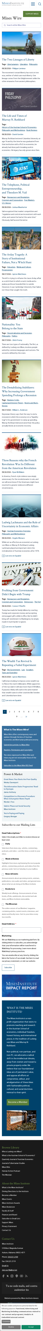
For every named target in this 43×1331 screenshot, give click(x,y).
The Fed (37, 602)
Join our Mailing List (9, 1270)
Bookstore (10, 889)
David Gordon (17, 134)
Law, (23, 670)
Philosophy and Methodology (13, 534)
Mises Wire (6, 1167)
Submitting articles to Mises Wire (17, 745)
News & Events (11, 874)
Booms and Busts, (31, 403)
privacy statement (12, 961)
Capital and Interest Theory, (13, 403)
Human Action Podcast (11, 1171)
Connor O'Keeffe (18, 606)
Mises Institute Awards (11, 1203)
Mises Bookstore (8, 1207)
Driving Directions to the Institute (15, 1191)
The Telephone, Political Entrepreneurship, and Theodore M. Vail (16, 189)
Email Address (9, 924)
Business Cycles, (13, 400)
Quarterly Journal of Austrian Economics (17, 1159)
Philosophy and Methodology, (13, 130)
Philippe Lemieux (18, 69)
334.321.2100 (13, 1257)
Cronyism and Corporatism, (12, 200)
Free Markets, (29, 200)
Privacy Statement (9, 1226)
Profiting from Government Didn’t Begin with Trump (17, 592)
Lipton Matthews (19, 274)
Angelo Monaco (18, 538)
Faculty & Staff (8, 1211)
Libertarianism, (13, 64)
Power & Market (13, 774)
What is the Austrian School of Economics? (18, 1156)
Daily (7, 844)
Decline (11, 1327)
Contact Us (6, 1230)
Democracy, (28, 602)
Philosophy (33, 64)
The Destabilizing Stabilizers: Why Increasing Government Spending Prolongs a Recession (19, 392)
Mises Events (7, 1199)
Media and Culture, (24, 267)
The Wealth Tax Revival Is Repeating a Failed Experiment (19, 663)
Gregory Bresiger (10, 817)
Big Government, (14, 670)
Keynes (5, 406)
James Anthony (10, 792)
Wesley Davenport (11, 783)
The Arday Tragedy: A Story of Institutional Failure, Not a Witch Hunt (16, 259)
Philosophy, (6, 336)
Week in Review (12, 859)
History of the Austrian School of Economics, (19, 127)
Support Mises (32, 14)
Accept (31, 1327)
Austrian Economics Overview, (19, 531)
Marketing (6, 936)
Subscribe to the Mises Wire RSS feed (18, 766)
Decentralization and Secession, (19, 333)
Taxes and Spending (9, 673)
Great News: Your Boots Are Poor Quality (20, 779)
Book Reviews (31, 130)
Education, (11, 267)
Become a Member (17, 1102)
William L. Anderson (19, 410)
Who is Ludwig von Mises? (12, 1152)
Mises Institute (9, 809)
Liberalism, (24, 64)
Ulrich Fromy (17, 340)
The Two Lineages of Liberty (18, 60)
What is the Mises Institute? (13, 1188)
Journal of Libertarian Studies (13, 1163)
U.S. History (6, 203)
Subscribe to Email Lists (11, 1219)
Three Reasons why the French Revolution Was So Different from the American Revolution (19, 464)
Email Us (5, 1266)
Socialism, (30, 670)
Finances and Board (9, 1215)
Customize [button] (6, 1321)
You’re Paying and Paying (14, 813)
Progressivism (7, 270)
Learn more (26, 949)
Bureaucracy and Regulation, (18, 197)
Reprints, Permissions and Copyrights (18, 750)
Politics (14, 336)
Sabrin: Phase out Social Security (17, 806)
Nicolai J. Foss (9, 802)
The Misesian (11, 904)
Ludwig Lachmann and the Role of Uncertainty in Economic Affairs (21, 524)
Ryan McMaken (18, 472)
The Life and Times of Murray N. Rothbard (14, 118)
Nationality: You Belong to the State (12, 327)
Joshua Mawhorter (19, 207)
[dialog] (21, 1317)
